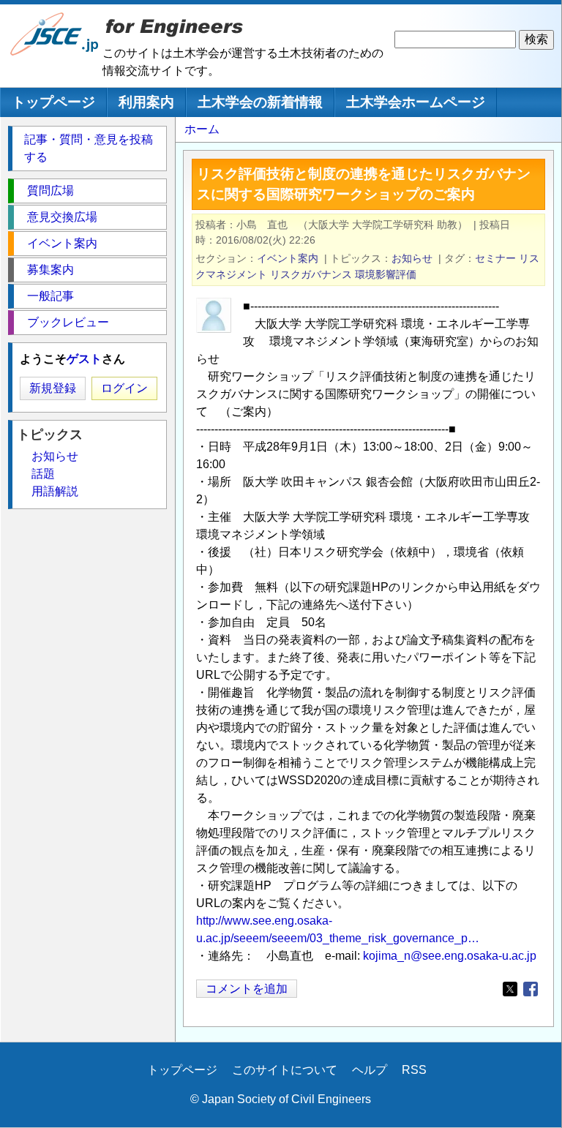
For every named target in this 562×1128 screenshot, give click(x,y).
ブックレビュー (68, 322)
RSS (414, 1070)
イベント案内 (287, 258)
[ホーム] (54, 52)
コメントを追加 (247, 988)
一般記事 (50, 296)
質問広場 (50, 190)
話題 (43, 473)
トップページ (53, 102)
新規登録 (52, 388)
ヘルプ (369, 1070)
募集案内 (50, 269)
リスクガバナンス (311, 274)
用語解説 (54, 491)
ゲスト (84, 359)
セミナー (495, 258)
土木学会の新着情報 (260, 102)
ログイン (124, 388)
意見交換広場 (62, 217)
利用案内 (146, 102)
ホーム (202, 129)
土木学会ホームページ (415, 102)
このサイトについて (284, 1070)
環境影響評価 (385, 274)
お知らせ (411, 258)
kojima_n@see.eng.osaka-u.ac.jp (449, 956)
